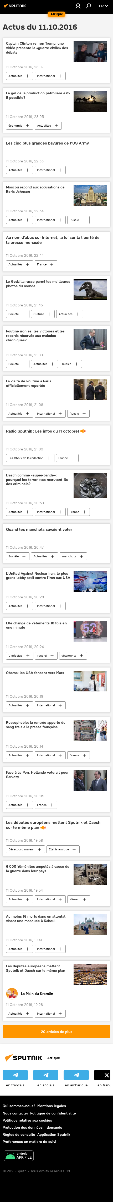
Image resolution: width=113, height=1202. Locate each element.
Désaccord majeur (21, 849)
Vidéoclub (15, 655)
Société (13, 314)
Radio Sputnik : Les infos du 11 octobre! (42, 431)
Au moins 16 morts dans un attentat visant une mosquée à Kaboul (35, 918)
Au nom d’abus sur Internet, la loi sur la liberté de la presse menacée (53, 240)
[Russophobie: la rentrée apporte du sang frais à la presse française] (90, 730)
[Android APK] (19, 1156)
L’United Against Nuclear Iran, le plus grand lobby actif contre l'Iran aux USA (38, 575)
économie (15, 125)
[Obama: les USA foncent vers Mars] (90, 681)
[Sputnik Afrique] (16, 8)
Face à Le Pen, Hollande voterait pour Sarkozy (37, 774)
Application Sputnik (53, 1134)
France (42, 264)
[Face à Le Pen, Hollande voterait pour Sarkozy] (90, 780)
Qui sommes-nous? (19, 1105)
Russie (74, 220)
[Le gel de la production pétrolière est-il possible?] (90, 101)
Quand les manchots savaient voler (39, 529)
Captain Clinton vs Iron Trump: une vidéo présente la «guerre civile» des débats (37, 48)
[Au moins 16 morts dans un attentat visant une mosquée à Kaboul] (90, 924)
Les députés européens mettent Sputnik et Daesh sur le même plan (53, 825)
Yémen (74, 899)
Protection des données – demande (32, 1127)
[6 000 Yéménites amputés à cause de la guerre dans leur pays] (90, 874)
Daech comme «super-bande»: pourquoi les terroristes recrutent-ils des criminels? (37, 479)
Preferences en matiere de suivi (29, 1141)
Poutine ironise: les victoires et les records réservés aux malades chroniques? (35, 335)
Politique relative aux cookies (27, 1120)
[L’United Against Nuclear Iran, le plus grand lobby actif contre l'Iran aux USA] (90, 581)
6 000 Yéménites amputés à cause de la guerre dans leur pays (37, 868)
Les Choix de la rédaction (26, 458)
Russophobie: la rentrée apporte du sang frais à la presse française (35, 724)
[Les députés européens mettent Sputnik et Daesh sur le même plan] (90, 974)
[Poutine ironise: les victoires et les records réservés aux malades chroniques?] (90, 339)
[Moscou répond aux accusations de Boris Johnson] (90, 195)
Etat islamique (59, 849)
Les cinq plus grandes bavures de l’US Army (47, 143)
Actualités (15, 76)
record (42, 655)
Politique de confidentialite (53, 1113)
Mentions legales (51, 1105)
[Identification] (78, 6)
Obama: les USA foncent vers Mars (35, 673)
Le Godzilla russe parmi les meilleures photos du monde (38, 283)
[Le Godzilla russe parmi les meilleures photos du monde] (90, 289)
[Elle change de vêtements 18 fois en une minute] (90, 631)
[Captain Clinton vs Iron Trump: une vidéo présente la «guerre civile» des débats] (90, 51)
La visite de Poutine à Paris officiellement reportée (28, 383)
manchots (69, 556)
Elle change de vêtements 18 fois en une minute (36, 625)
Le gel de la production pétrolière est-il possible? (38, 95)
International (46, 76)
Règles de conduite (19, 1134)
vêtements (68, 655)
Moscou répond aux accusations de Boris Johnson (35, 189)
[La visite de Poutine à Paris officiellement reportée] (90, 389)
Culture (38, 314)
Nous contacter (15, 1113)
